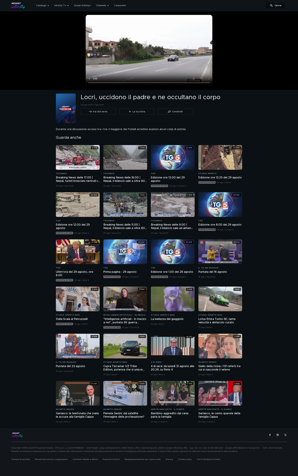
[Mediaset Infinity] (18, 5)
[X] (285, 434)
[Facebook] (270, 434)
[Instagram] (277, 434)
